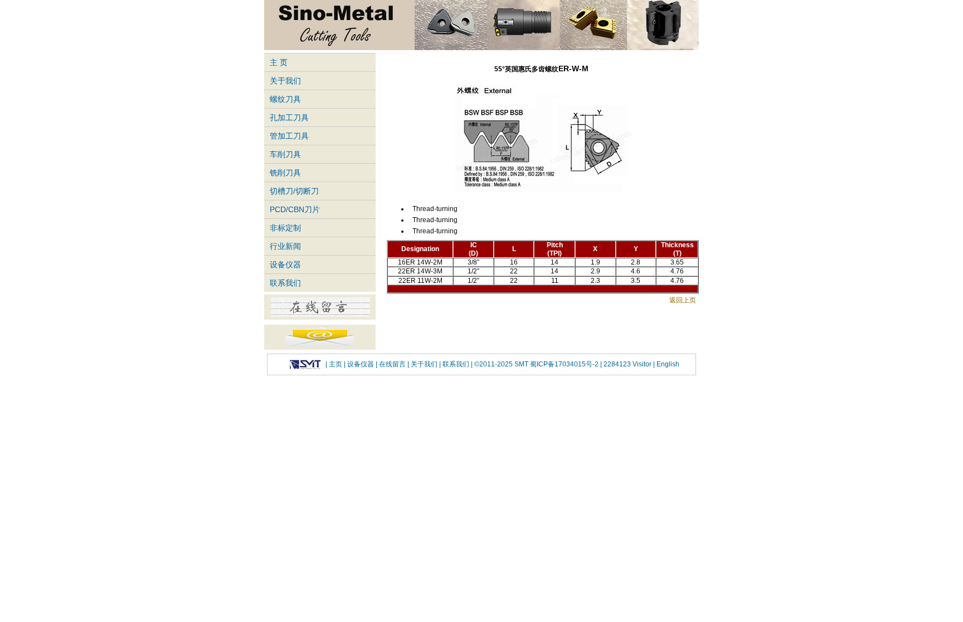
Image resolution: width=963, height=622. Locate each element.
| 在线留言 (391, 364)
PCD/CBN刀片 (295, 209)
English (667, 364)
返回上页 (682, 300)
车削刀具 (285, 154)
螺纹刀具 (285, 99)
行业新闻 (285, 246)
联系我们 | (457, 364)
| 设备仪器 (360, 364)
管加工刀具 (289, 135)
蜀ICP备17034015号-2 (565, 364)
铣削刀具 (285, 172)
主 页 (279, 62)
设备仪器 (285, 264)
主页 (335, 364)
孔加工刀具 (289, 117)
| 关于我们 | (424, 364)
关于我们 (285, 80)
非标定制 (285, 227)
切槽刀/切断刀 (294, 191)
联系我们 (285, 282)
